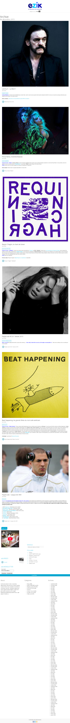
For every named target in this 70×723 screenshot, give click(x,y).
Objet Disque (17, 257)
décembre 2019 (54, 596)
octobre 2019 (53, 599)
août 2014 (53, 687)
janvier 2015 (53, 680)
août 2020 (53, 586)
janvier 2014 (53, 697)
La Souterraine (23, 257)
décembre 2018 (54, 613)
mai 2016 (52, 658)
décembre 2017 (54, 630)
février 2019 (53, 611)
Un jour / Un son (33, 560)
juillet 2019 (53, 603)
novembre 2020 (54, 585)
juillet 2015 (53, 672)
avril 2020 (53, 591)
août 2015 (53, 670)
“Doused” (31, 250)
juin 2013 (52, 707)
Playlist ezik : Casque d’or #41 (12, 495)
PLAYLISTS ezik (33, 557)
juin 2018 (52, 622)
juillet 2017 (53, 638)
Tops (30, 558)
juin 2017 (52, 639)
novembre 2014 (54, 683)
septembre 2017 (54, 635)
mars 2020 (53, 592)
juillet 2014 (53, 689)
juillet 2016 (53, 655)
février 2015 (53, 679)
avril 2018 (53, 625)
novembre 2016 (54, 649)
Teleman (4, 513)
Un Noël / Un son (33, 562)
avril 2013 (53, 710)
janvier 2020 (53, 595)
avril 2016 (53, 659)
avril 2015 (53, 676)
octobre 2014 (53, 685)
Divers (30, 552)
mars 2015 (53, 677)
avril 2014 (53, 693)
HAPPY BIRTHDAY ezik (34, 554)
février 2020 (53, 593)
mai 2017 (52, 640)
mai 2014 (52, 692)
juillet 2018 (53, 621)
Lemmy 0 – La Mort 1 (9, 89)
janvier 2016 (53, 663)
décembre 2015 (54, 665)
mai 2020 (52, 589)
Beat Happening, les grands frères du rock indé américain (21, 420)
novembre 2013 (54, 700)
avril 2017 (53, 642)
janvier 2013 (53, 715)
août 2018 (53, 619)
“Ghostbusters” (18, 164)
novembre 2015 (54, 666)
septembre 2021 (54, 583)
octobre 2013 (53, 702)
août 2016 (53, 653)
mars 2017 (53, 643)
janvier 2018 (53, 629)
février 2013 (53, 713)
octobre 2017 (53, 633)
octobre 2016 (53, 650)
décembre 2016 (54, 648)
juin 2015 (52, 673)
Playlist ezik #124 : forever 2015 (12, 336)
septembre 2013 (54, 703)
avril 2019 (53, 608)
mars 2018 (53, 626)
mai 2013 (52, 709)
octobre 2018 (53, 616)
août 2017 (53, 636)
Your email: (3, 569)
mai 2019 (52, 606)
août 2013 (53, 705)
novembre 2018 (54, 615)
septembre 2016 (54, 652)
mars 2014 (53, 695)
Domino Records (15, 436)
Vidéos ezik (32, 563)
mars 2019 (53, 609)
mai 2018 (52, 623)
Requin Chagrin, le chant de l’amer (13, 244)
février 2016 (53, 662)
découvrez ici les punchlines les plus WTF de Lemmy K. (19, 98)
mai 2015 (52, 675)
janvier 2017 (53, 646)
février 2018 (53, 628)
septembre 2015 (54, 669)
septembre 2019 (54, 601)
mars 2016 (53, 660)
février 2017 (53, 645)
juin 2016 (52, 656)
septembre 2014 (54, 686)
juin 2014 (52, 690)
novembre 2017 (54, 632)
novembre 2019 (54, 598)
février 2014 (53, 696)
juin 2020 (52, 588)
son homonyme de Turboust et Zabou (53, 250)
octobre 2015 (53, 668)
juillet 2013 (53, 706)
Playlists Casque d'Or (34, 555)
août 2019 (53, 602)
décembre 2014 (54, 682)
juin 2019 (52, 605)
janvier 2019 (53, 612)
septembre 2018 (54, 618)
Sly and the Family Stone (8, 508)
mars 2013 (53, 712)
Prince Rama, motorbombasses (12, 157)
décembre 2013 (54, 699)
